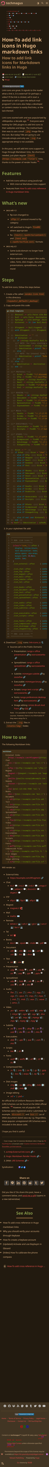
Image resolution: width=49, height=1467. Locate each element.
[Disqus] (24, 1302)
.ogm (24, 1014)
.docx (29, 954)
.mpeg (22, 1020)
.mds (38, 1085)
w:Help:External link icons (18, 1151)
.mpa (40, 996)
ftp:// (22, 900)
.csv (19, 962)
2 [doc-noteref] (38, 161)
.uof (38, 950)
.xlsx (28, 984)
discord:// (32, 889)
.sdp (39, 970)
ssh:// (24, 924)
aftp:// (33, 900)
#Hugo (7, 80)
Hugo (37, 1458)
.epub (22, 943)
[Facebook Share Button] (6, 1183)
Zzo (18, 1462)
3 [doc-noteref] (11, 1106)
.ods (12, 981)
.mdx (21, 1088)
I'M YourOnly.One (35, 1421)
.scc (29, 1032)
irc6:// (31, 885)
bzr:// (17, 927)
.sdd (31, 970)
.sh (19, 1051)
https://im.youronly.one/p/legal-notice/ (28, 1454)
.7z (11, 1070)
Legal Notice (40, 1418)
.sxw (29, 950)
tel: (11, 935)
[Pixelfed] (26, 1406)
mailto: (13, 916)
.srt (37, 1028)
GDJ (26, 708)
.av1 (12, 1010)
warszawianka (20, 692)
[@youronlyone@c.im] (13, 86)
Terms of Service (15, 1418)
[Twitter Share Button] (42, 1183)
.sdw (20, 950)
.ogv (34, 1014)
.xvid (32, 1010)
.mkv (41, 1010)
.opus (21, 996)
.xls (20, 984)
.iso (20, 1085)
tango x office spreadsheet (27, 664)
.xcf (11, 1096)
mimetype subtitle (30, 673)
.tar (28, 1070)
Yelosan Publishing (17, 1458)
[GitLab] (13, 1406)
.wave (41, 999)
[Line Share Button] (12, 1183)
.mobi (32, 943)
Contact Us (22, 1421)
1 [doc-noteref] (28, 120)
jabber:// (19, 889)
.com (38, 1040)
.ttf (39, 1059)
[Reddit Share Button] (30, 1183)
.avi (16, 1017)
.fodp (21, 970)
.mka (29, 992)
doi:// (12, 943)
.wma (14, 1002)
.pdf (41, 943)
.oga (12, 996)
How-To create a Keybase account (19, 1239)
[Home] (3, 3)
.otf (31, 1059)
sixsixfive (18, 677)
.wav (32, 999)
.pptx (37, 973)
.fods (21, 981)
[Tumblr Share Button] (36, 1183)
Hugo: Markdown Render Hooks (21, 1156)
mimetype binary (33, 681)
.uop (20, 973)
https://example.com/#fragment (25, 878)
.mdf (12, 1088)
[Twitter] (35, 1406)
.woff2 (22, 1059)
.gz (35, 1070)
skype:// (13, 892)
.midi (22, 999)
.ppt (29, 973)
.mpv (12, 1020)
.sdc (30, 981)
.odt (12, 950)
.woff (12, 1059)
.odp (12, 970)
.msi (12, 1043)
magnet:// (14, 908)
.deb (12, 1040)
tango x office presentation (27, 653)
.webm (21, 1010)
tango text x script (30, 689)
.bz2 (16, 1073)
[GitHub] (9, 1406)
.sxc (38, 981)
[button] (47, 3)
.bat (12, 1051)
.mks (37, 1032)
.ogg (38, 992)
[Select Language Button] (3, 1463)
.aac (20, 992)
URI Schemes (18, 1160)
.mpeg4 (35, 1017)
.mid (14, 999)
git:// (34, 924)
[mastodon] (22, 1406)
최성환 (30, 1462)
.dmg (29, 1085)
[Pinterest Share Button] (24, 1183)
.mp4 (25, 1017)
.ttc (11, 1062)
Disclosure (11, 1421)
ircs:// (21, 885)
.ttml (20, 1028)
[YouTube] (44, 1406)
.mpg (32, 1020)
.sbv (20, 1032)
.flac (12, 992)
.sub (12, 1032)
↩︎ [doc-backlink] (34, 1151)
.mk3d (14, 1014)
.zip (35, 1073)
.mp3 (31, 996)
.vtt (11, 1028)
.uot (12, 954)
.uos (12, 984)
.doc (20, 954)
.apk (21, 1040)
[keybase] (18, 1406)
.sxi (11, 973)
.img (12, 1085)
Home (4, 1418)
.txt (11, 962)
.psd (20, 1096)
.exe (29, 1040)
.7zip (19, 1070)
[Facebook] (5, 1406)
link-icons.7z (35, 642)
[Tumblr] (31, 1406)
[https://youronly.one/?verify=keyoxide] (24, 1414)
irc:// (12, 885)
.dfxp (29, 1028)
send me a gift (29, 1195)
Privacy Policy (28, 1418)
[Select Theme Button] (38, 3)
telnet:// (14, 924)
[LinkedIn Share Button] (18, 1183)
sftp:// (13, 900)
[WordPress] (39, 1406)
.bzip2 (26, 1073)
